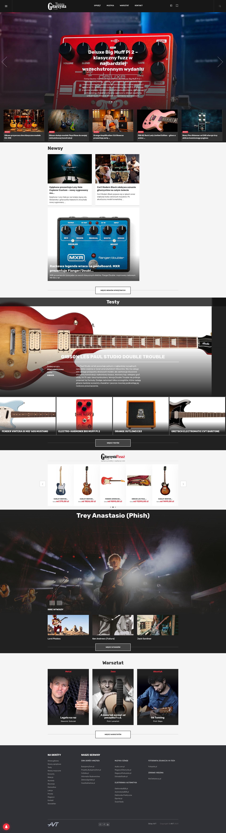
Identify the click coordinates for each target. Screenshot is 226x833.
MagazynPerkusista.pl (123, 773)
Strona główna (53, 761)
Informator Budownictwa (90, 777)
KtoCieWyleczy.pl (154, 779)
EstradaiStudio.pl (121, 777)
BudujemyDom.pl (87, 767)
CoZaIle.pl (85, 773)
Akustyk (157, 671)
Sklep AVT (152, 824)
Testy (50, 767)
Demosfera (52, 787)
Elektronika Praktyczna (123, 795)
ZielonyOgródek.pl (88, 780)
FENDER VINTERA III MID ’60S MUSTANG (25, 431)
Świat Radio (119, 802)
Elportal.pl (118, 799)
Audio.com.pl (120, 767)
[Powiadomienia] (6, 826)
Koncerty (51, 774)
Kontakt (139, 6)
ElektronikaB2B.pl (121, 789)
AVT (172, 824)
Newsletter (52, 804)
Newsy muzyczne (54, 771)
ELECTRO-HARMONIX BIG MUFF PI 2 (79, 431)
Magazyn (51, 797)
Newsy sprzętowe (54, 764)
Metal (68, 671)
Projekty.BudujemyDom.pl (91, 770)
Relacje (50, 777)
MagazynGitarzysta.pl (123, 770)
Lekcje (50, 791)
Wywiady (51, 781)
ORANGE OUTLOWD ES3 (128, 431)
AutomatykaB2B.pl (122, 792)
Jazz (113, 671)
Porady (50, 794)
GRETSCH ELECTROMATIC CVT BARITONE (195, 431)
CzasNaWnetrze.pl (88, 783)
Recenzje (51, 784)
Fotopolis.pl (152, 767)
